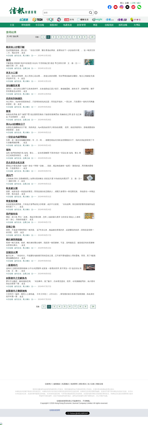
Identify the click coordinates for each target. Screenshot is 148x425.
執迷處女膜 (12, 188)
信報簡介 (48, 384)
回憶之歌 (10, 226)
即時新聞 (26, 25)
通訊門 (9, 175)
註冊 (127, 3)
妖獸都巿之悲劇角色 (16, 278)
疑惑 (8, 60)
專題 (95, 25)
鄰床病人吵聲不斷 (15, 47)
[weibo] (133, 7)
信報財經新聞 (54, 410)
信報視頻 (109, 25)
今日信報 (39, 25)
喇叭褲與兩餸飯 (14, 239)
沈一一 (33, 56)
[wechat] (139, 7)
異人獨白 (26, 56)
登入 (122, 3)
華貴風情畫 (12, 201)
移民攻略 (123, 25)
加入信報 (91, 384)
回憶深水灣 (12, 252)
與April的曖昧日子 (15, 124)
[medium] (127, 7)
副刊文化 (17, 56)
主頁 (12, 25)
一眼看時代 (12, 265)
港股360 (54, 25)
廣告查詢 (82, 384)
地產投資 (67, 25)
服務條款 (56, 384)
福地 (8, 149)
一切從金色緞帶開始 (16, 137)
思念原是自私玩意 (15, 162)
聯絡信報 (99, 384)
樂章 (8, 111)
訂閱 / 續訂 (136, 3)
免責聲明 (74, 384)
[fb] (110, 7)
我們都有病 (12, 214)
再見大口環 (12, 73)
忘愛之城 (26, 68)
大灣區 (137, 25)
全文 (23, 53)
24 (92, 37)
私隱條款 (65, 384)
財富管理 (81, 25)
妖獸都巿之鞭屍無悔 (16, 291)
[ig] (121, 7)
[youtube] (116, 7)
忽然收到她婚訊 (14, 98)
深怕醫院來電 (13, 85)
